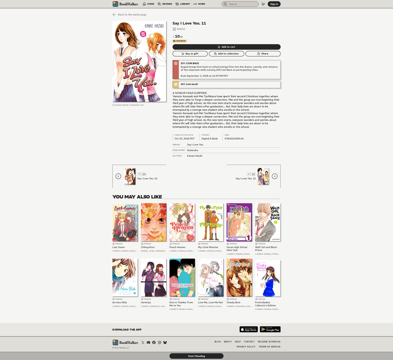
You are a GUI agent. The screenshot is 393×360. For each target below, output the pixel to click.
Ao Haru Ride (119, 302)
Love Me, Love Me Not (210, 302)
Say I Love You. (195, 144)
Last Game (118, 247)
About (228, 342)
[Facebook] (154, 342)
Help (238, 342)
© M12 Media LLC (120, 348)
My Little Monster (208, 247)
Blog (218, 342)
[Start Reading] (139, 61)
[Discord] (148, 342)
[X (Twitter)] (143, 342)
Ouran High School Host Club (237, 249)
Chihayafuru (148, 247)
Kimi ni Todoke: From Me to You (181, 304)
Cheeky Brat (233, 302)
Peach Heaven (177, 247)
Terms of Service (270, 347)
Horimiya (146, 302)
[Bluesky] (165, 342)
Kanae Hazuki (194, 155)
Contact (249, 342)
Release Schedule (269, 342)
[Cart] (263, 4)
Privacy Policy (246, 347)
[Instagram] (159, 342)
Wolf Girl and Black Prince (266, 249)
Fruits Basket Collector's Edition (265, 304)
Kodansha (192, 150)
